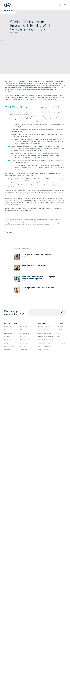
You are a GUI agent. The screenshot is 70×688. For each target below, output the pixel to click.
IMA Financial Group (7, 5)
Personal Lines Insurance (45, 336)
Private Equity (24, 343)
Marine (22, 336)
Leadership (60, 330)
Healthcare (7, 349)
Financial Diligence (43, 349)
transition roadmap (27, 86)
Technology (23, 349)
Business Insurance (44, 326)
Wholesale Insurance (44, 343)
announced (21, 81)
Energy (6, 343)
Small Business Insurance (45, 333)
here (61, 179)
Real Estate (23, 346)
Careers (59, 333)
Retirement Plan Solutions (45, 340)
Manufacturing (24, 333)
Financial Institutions (10, 346)
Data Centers (8, 333)
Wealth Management (44, 346)
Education (7, 340)
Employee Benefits (43, 330)
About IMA (60, 326)
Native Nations (24, 340)
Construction (8, 330)
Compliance (8, 11)
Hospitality (23, 326)
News (58, 336)
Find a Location (61, 343)
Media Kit (59, 340)
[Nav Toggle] (65, 5)
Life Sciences (24, 330)
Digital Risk (7, 336)
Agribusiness (8, 326)
